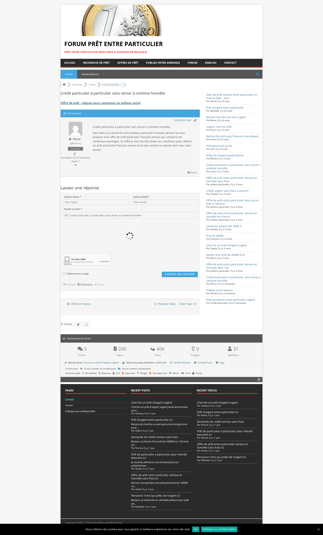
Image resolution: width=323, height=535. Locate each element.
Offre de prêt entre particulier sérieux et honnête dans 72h (231, 266)
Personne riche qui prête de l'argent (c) (155, 495)
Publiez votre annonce (163, 62)
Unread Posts (205, 362)
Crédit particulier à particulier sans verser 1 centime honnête (233, 166)
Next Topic (187, 304)
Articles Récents (90, 74)
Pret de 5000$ (214, 235)
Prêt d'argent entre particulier (225, 107)
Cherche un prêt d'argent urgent (101, 362)
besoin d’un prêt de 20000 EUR (225, 255)
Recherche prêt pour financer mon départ (232, 136)
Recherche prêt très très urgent (226, 117)
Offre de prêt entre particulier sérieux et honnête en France (231, 214)
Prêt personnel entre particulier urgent (230, 299)
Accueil (70, 62)
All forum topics (80, 304)
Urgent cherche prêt (219, 126)
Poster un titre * (73, 209)
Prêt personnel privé (219, 146)
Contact (230, 62)
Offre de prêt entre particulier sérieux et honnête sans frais (231, 179)
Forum (192, 62)
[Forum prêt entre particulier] (120, 34)
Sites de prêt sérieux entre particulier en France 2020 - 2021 (231, 96)
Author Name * (72, 196)
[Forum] (64, 84)
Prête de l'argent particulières (225, 155)
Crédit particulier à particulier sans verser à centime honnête (233, 278)
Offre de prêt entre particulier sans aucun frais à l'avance (232, 201)
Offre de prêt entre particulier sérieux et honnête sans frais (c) (156, 476)
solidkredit (160, 362)
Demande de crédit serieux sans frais (154, 437)
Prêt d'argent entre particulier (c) (151, 420)
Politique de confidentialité (80, 411)
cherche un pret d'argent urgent (226, 245)
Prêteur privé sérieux (219, 290)
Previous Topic (166, 304)
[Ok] (318, 529)
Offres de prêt (127, 62)
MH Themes (116, 522)
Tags (221, 362)
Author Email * (141, 196)
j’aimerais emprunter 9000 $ (224, 226)
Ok (195, 529)
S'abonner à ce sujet (78, 273)
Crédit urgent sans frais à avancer (227, 191)
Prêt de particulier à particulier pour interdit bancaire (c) (159, 456)
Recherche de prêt (96, 62)
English (210, 62)
